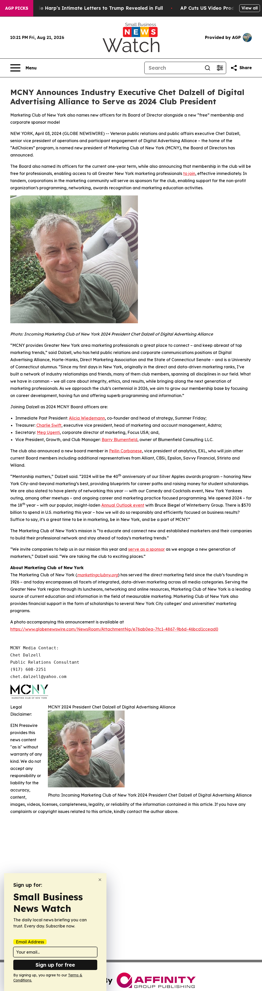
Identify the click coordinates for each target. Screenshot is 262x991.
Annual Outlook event (122, 505)
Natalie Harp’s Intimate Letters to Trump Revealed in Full (94, 8)
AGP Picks (16, 8)
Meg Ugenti (48, 432)
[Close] (99, 879)
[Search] (207, 68)
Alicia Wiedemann (87, 418)
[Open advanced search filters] (220, 68)
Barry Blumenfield (119, 439)
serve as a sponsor (146, 549)
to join (189, 173)
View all (250, 8)
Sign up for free (55, 965)
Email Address (30, 941)
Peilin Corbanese (125, 450)
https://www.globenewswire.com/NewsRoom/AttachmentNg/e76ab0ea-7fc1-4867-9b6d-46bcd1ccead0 (114, 629)
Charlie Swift (48, 425)
